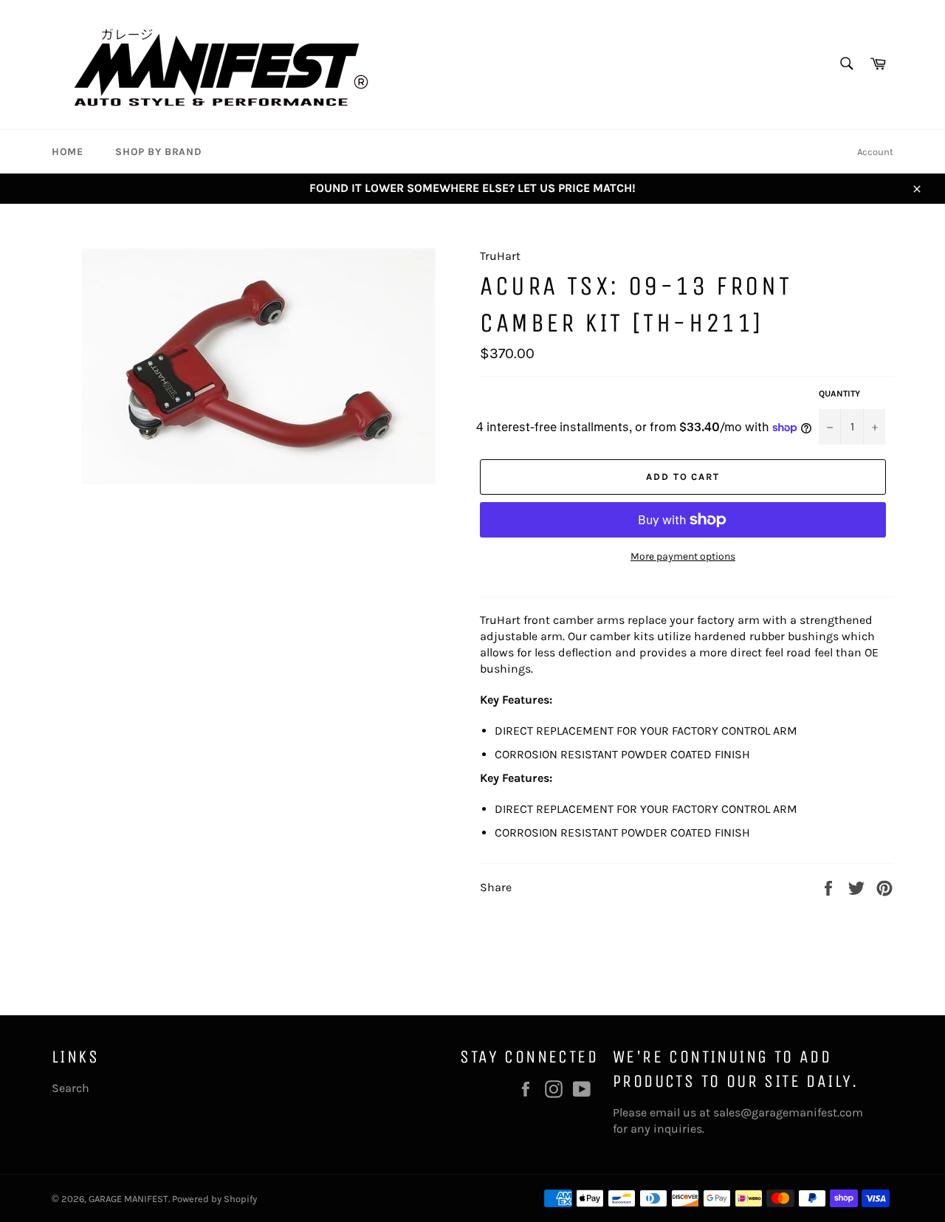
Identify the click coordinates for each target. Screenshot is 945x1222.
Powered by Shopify (214, 1198)
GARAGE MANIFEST (128, 1198)
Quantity (839, 393)
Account (875, 151)
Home (67, 151)
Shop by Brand (158, 151)
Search (70, 1088)
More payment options (682, 556)
